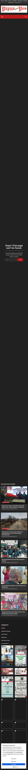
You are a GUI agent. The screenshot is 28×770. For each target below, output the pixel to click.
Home (16, 2)
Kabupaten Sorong (5, 502)
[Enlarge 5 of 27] (11, 678)
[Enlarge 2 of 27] (25, 647)
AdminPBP (4, 562)
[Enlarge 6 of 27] (25, 678)
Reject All (13, 761)
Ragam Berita (11, 2)
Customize (13, 758)
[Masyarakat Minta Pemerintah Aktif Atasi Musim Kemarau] (14, 549)
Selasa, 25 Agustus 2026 (12, 562)
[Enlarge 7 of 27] (11, 701)
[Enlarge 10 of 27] (25, 723)
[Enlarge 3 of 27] (11, 670)
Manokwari (4, 637)
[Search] (26, 16)
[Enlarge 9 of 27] (11, 723)
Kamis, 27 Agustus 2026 (11, 508)
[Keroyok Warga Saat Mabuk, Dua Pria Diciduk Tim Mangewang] (14, 575)
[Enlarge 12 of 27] (25, 732)
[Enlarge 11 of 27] (11, 732)
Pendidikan (14, 0)
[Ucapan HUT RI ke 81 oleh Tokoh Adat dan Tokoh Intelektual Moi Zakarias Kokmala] (14, 601)
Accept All (13, 764)
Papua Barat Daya (5, 640)
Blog (19, 2)
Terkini (2, 0)
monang (4, 508)
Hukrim (9, 0)
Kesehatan (20, 0)
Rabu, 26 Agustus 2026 (11, 536)
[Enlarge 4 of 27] (25, 670)
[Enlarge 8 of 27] (25, 701)
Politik (6, 0)
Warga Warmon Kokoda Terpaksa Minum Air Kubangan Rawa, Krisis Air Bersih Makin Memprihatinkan (12, 533)
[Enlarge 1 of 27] (11, 647)
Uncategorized (5, 556)
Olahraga (25, 0)
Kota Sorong (4, 634)
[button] (2, 16)
